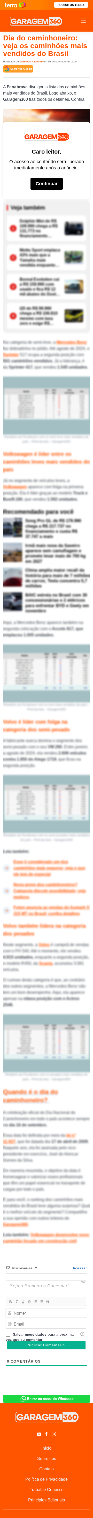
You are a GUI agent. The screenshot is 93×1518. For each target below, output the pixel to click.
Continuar (47, 183)
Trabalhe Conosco (47, 1489)
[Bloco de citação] (47, 1302)
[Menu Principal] (83, 21)
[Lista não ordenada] (41, 1302)
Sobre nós (46, 1458)
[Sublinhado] (23, 1302)
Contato (46, 1469)
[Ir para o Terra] (15, 5)
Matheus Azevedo (31, 61)
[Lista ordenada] (35, 1302)
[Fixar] (29, 1302)
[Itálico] (16, 1302)
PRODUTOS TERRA (71, 4)
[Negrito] (10, 1302)
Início (46, 1448)
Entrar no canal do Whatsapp (50, 1399)
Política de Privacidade (46, 1479)
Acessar (79, 1268)
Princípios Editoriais (46, 1500)
